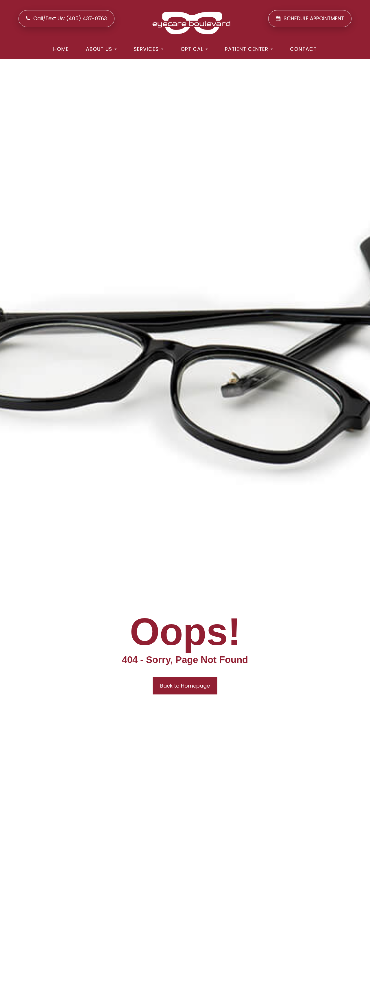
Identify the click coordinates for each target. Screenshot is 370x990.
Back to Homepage (185, 685)
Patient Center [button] (246, 49)
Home (61, 49)
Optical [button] (192, 49)
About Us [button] (99, 49)
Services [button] (146, 49)
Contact (303, 49)
